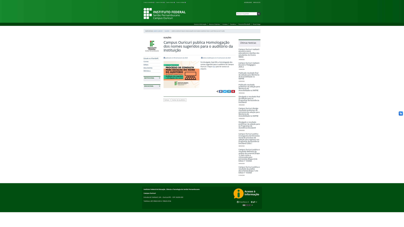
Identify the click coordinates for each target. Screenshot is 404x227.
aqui (213, 66)
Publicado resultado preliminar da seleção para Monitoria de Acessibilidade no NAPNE (249, 88)
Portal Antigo (256, 24)
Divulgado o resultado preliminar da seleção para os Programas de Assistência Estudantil (249, 125)
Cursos (146, 62)
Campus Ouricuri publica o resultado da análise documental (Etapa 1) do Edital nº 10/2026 (249, 170)
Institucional (152, 78)
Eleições (167, 31)
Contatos (225, 24)
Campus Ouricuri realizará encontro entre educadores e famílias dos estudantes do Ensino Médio (249, 53)
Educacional (152, 86)
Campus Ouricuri (158, 31)
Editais (146, 65)
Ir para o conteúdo (149, 2)
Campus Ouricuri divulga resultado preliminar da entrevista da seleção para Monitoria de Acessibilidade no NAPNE (249, 112)
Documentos (148, 68)
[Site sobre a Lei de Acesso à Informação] (247, 193)
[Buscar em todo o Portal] (258, 13)
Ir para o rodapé (180, 2)
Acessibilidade (248, 2)
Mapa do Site (256, 2)
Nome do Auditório (178, 100)
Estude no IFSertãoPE (151, 58)
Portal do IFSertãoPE (244, 24)
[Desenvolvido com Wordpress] (243, 202)
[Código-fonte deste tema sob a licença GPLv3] (254, 202)
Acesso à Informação (200, 24)
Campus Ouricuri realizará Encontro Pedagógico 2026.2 (249, 65)
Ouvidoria (233, 24)
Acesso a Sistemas (214, 24)
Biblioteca (147, 71)
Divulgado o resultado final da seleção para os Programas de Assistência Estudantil (249, 99)
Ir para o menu (160, 2)
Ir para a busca (170, 2)
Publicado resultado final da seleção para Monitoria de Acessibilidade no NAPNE (249, 76)
